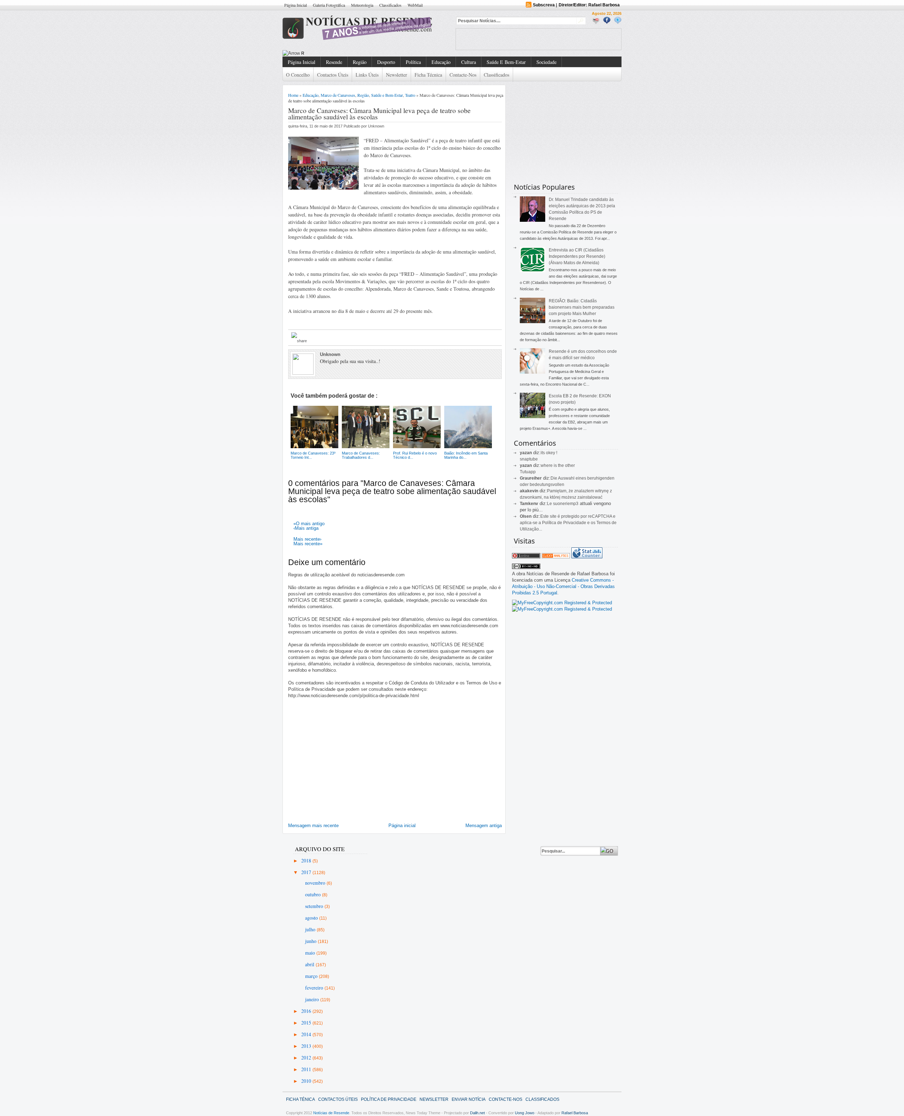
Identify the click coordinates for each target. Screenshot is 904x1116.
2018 (307, 860)
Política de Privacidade (388, 1099)
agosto (312, 917)
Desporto (386, 62)
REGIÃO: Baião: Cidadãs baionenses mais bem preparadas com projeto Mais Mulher (581, 307)
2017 (307, 872)
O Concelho (298, 74)
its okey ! (549, 452)
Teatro (410, 95)
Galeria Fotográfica (329, 5)
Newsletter (396, 74)
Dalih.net (477, 1113)
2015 (307, 1022)
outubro (313, 894)
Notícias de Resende (331, 1113)
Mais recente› (307, 539)
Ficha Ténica (300, 1099)
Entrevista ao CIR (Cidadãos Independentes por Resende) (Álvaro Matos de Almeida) (577, 256)
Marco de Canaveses (338, 95)
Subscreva (544, 4)
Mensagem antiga (483, 825)
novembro (316, 882)
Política (413, 62)
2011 (307, 1069)
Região (360, 62)
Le (550, 503)
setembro (315, 906)
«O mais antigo (309, 523)
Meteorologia (362, 5)
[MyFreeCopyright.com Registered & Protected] (562, 602)
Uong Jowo (524, 1113)
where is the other (558, 465)
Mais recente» (307, 543)
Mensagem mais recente (313, 825)
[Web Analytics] (556, 556)
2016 (307, 1011)
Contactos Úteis (332, 74)
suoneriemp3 (565, 503)
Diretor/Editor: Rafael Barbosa (589, 4)
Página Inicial (295, 5)
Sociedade (546, 62)
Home (293, 95)
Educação (441, 62)
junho (311, 941)
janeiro (312, 999)
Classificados (390, 5)
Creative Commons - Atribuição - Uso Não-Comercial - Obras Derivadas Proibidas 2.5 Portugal (563, 586)
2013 (307, 1046)
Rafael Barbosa (574, 1113)
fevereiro (315, 987)
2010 (307, 1081)
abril (310, 964)
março (312, 976)
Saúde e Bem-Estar (506, 62)
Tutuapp (528, 471)
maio (310, 952)
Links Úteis (367, 74)
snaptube (529, 459)
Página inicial (402, 825)
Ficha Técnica (428, 74)
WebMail (415, 5)
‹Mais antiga (306, 528)
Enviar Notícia (469, 1099)
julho (311, 929)
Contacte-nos (463, 74)
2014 (307, 1034)
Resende (334, 62)
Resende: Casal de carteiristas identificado (345, 53)
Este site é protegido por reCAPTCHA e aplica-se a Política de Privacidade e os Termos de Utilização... (568, 523)
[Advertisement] (538, 39)
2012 (307, 1057)
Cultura (468, 62)
